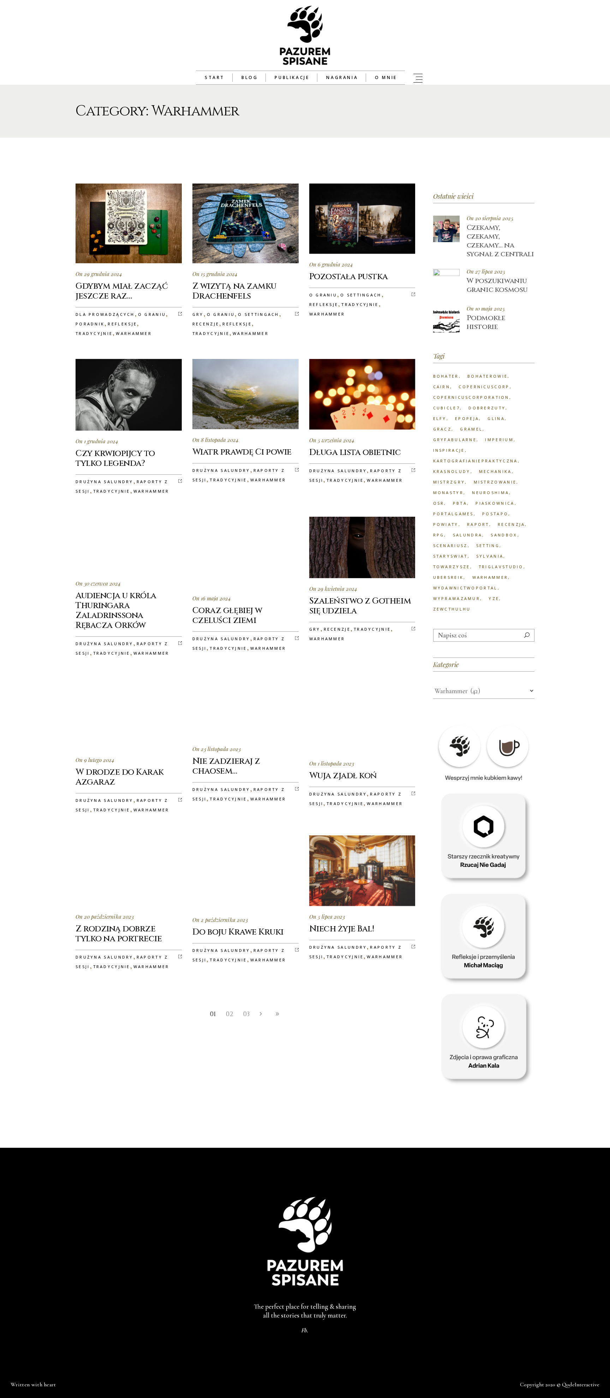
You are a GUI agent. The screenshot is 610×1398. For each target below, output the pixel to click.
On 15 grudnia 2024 (215, 273)
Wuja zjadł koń (343, 775)
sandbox (504, 535)
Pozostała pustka (348, 276)
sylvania (489, 556)
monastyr (448, 492)
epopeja (467, 418)
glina (496, 418)
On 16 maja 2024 (211, 598)
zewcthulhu (452, 609)
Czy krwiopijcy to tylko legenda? (115, 458)
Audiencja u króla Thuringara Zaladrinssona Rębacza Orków (116, 610)
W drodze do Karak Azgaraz (120, 777)
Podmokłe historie (486, 322)
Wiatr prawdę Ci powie (242, 452)
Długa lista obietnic (355, 452)
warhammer (490, 577)
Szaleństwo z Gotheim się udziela (360, 606)
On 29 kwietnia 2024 (333, 588)
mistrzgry (449, 482)
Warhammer (134, 333)
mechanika (495, 471)
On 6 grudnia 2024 (331, 264)
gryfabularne (455, 439)
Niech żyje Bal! (341, 929)
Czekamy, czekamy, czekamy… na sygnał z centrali (500, 241)
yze (494, 598)
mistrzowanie (495, 482)
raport (478, 524)
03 (246, 1014)
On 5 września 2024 (331, 440)
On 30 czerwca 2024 (98, 583)
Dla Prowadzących (105, 314)
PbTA (460, 503)
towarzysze (451, 566)
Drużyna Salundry (104, 481)
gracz (442, 429)
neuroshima (490, 492)
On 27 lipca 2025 (486, 271)
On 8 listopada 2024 (215, 439)
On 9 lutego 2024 (95, 759)
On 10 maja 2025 (486, 308)
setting (488, 545)
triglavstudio (501, 566)
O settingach (258, 314)
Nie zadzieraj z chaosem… (226, 766)
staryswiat (450, 556)
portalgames (453, 513)
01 (213, 1014)
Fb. (305, 1330)
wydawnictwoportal (465, 587)
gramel (471, 429)
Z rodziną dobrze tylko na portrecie (119, 933)
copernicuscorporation (471, 397)
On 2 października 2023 (220, 919)
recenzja (511, 524)
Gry (198, 314)
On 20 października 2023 (105, 916)
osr (438, 503)
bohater (446, 376)
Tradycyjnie (94, 333)
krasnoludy (452, 471)
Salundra (467, 535)
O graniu (152, 314)
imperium (499, 439)
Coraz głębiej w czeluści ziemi (227, 615)
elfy (440, 418)
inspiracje (449, 450)
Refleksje (122, 323)
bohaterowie (487, 376)
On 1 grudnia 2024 (97, 441)
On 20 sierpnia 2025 (490, 218)
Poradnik (90, 323)
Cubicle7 (446, 407)
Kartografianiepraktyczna (475, 460)
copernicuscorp (484, 386)
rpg (438, 535)
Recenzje (205, 323)
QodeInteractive (580, 1384)
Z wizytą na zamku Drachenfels (234, 291)
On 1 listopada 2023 (331, 763)
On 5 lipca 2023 (327, 916)
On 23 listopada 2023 (216, 748)
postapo (495, 513)
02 (229, 1014)
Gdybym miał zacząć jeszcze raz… (122, 291)
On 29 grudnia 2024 (99, 273)
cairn (441, 386)
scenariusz (450, 545)
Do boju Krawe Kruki (237, 932)
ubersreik (448, 577)
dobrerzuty (487, 407)
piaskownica (495, 503)
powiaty (446, 524)
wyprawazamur (456, 598)
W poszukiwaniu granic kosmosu (497, 285)
